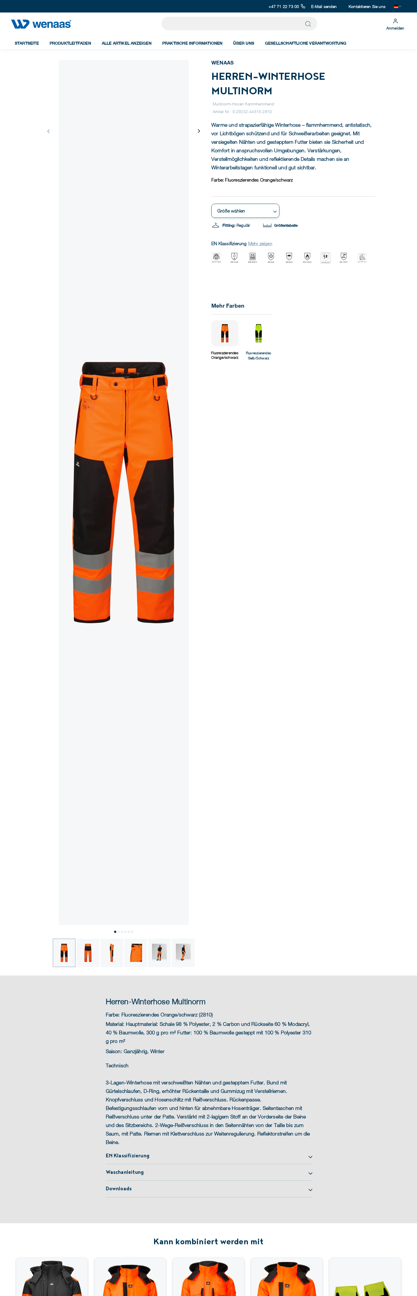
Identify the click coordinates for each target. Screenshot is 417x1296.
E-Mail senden (324, 6)
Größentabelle (285, 225)
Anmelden (395, 28)
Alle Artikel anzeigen (126, 43)
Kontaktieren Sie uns (367, 6)
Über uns (243, 43)
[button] (198, 131)
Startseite (27, 43)
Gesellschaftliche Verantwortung (305, 43)
